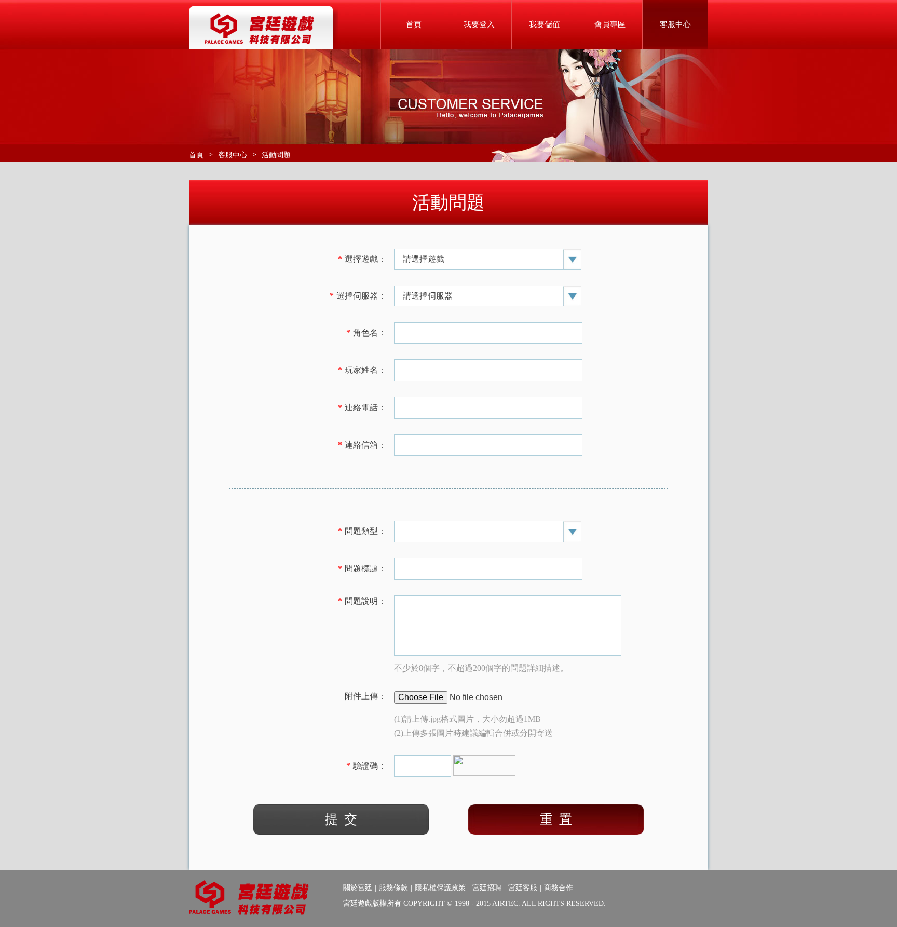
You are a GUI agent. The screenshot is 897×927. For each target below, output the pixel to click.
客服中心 (232, 155)
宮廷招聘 (486, 888)
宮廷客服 (522, 888)
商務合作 (558, 888)
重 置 (556, 819)
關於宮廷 (357, 888)
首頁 (414, 24)
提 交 (341, 819)
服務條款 (393, 888)
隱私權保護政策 (440, 888)
